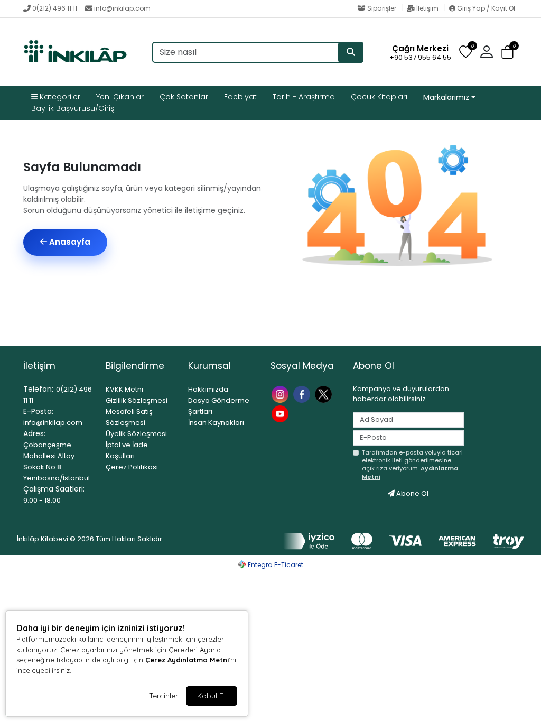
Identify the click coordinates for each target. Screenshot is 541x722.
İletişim (427, 8)
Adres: (34, 433)
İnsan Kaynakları (216, 423)
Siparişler (382, 8)
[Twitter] (324, 393)
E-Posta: (38, 411)
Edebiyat (240, 96)
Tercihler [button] (163, 695)
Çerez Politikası (132, 467)
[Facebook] (303, 393)
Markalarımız (446, 97)
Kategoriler (59, 96)
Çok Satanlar (184, 96)
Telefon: (38, 389)
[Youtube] (281, 413)
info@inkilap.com (122, 8)
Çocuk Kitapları (379, 96)
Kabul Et (211, 695)
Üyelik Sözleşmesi (136, 434)
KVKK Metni (124, 389)
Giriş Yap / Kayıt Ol (485, 8)
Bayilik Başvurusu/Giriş (72, 108)
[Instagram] (281, 393)
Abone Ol (411, 493)
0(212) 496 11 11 (54, 8)
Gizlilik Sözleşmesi (136, 400)
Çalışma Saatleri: (54, 489)
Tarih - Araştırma (304, 96)
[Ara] (350, 52)
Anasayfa (68, 241)
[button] (507, 52)
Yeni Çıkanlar (120, 96)
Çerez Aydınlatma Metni (187, 659)
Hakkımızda (208, 389)
